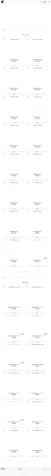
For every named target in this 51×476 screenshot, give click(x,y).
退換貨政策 (3, 469)
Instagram (20, 469)
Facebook (19, 468)
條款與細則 (3, 468)
